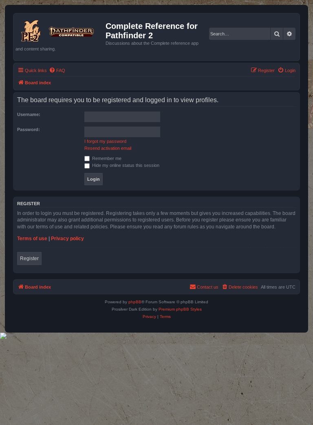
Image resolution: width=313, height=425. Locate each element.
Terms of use (32, 238)
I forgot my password (105, 141)
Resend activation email (107, 148)
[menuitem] (57, 70)
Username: (28, 114)
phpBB (134, 302)
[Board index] (60, 29)
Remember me (106, 158)
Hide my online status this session (125, 165)
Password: (28, 129)
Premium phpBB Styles (180, 309)
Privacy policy (67, 238)
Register (29, 258)
